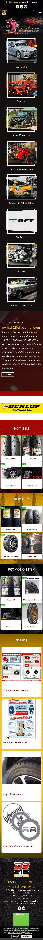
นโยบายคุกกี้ (28, 933)
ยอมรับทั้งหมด (26, 936)
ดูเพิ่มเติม (6, 694)
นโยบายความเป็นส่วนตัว (15, 933)
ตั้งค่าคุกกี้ (15, 936)
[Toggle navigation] (40, 12)
